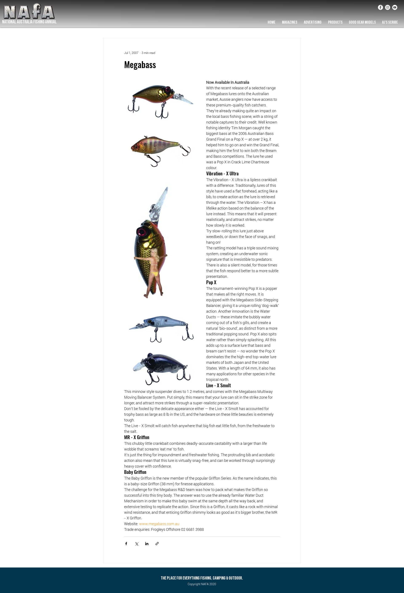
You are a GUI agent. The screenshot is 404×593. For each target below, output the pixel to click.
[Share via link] (157, 544)
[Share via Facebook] (126, 544)
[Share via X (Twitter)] (136, 544)
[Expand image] (161, 100)
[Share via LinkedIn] (147, 544)
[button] (289, 22)
